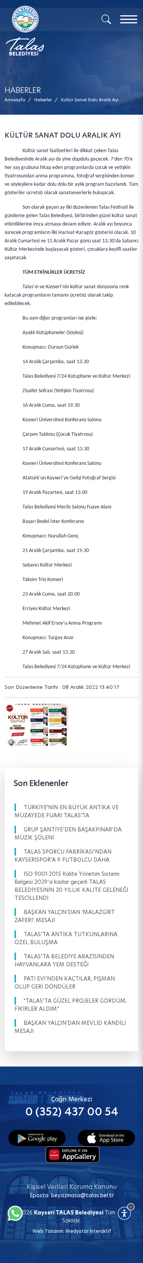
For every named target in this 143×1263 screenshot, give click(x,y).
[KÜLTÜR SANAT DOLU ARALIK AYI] (37, 725)
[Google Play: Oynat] (37, 1137)
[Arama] (106, 18)
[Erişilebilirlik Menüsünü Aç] (124, 1213)
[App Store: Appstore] (106, 1137)
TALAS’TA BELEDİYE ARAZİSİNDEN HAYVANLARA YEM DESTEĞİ (64, 960)
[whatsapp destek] (13, 1211)
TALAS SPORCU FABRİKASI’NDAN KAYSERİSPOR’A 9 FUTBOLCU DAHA (62, 856)
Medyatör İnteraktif (88, 1231)
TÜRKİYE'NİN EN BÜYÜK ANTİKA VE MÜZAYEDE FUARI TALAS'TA (66, 811)
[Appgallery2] (72, 1153)
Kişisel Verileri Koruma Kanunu (72, 1186)
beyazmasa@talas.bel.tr (82, 1195)
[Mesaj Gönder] (41, 30)
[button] (89, 100)
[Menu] (128, 19)
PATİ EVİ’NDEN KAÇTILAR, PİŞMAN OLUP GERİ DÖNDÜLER (64, 982)
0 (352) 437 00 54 (71, 1111)
